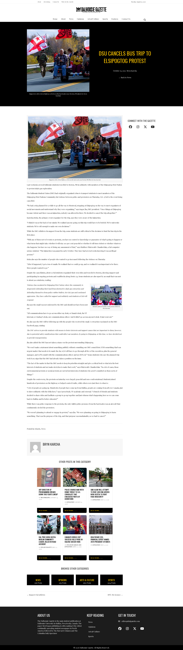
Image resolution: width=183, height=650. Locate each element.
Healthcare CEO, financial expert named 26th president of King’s (100, 539)
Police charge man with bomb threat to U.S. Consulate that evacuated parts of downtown (74, 494)
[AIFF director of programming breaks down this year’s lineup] (49, 477)
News (71, 19)
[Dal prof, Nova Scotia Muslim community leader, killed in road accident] (49, 524)
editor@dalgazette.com (131, 621)
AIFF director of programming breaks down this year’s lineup (48, 492)
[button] (130, 127)
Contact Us (56, 2)
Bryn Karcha (132, 71)
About (39, 2)
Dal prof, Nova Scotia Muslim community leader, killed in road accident (47, 540)
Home (55, 19)
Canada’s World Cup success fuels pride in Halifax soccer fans (73, 539)
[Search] (144, 20)
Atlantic (37, 429)
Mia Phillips (45, 497)
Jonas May (70, 502)
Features (114, 19)
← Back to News (125, 77)
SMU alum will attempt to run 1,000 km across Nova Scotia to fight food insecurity (100, 493)
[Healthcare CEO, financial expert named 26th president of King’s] (101, 524)
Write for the (67, 2)
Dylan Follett (46, 547)
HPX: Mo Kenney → (115, 595)
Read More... (44, 510)
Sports (105, 19)
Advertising (46, 2)
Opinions (80, 19)
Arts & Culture (93, 19)
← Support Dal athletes (36, 595)
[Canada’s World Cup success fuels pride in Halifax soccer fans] (75, 524)
